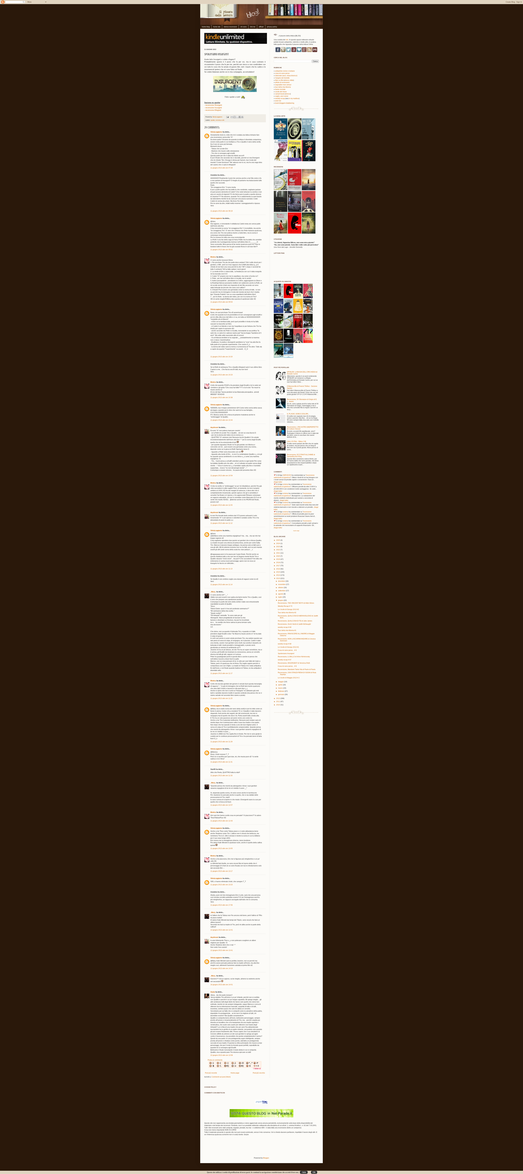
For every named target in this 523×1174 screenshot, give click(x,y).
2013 (278, 578)
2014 (278, 575)
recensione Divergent (213, 105)
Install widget (296, 530)
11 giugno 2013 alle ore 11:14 (221, 585)
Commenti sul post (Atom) (221, 1077)
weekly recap (280, 98)
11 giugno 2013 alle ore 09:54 (221, 302)
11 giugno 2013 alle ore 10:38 (221, 397)
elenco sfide (288, 80)
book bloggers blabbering (284, 103)
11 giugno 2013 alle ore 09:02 (221, 250)
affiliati (261, 27)
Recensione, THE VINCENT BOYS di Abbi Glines (296, 603)
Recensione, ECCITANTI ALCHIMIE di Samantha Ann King (301, 455)
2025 (278, 540)
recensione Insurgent (213, 108)
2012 (278, 698)
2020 (278, 556)
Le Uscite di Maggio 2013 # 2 (288, 678)
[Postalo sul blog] (234, 117)
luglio (280, 597)
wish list (278, 101)
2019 (278, 559)
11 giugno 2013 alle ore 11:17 (221, 673)
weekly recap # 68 (284, 644)
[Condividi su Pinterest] (242, 117)
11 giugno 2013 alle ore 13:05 (221, 848)
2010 (278, 705)
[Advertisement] (236, 1148)
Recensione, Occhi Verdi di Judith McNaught (294, 624)
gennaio (281, 694)
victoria (285, 484)
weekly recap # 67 (284, 660)
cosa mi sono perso (282, 73)
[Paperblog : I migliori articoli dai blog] (261, 1104)
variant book (279, 94)
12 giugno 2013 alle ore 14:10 (221, 968)
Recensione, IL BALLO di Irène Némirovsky (294, 657)
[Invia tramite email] (232, 117)
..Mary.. (213, 592)
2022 (278, 550)
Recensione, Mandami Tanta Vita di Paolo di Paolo (296, 669)
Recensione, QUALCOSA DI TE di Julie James (295, 621)
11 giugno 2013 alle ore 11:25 (221, 698)
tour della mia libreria (283, 87)
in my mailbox (294, 98)
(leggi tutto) (278, 482)
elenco (287, 94)
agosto (281, 594)
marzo (280, 688)
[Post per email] (227, 117)
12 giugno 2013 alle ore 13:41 (221, 950)
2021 (278, 553)
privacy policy (272, 27)
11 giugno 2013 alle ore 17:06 (221, 905)
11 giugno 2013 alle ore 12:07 (221, 805)
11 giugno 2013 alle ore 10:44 (221, 420)
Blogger (266, 1158)
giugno (281, 600)
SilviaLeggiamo (217, 117)
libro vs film (279, 80)
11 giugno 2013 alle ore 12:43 (221, 821)
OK (314, 1172)
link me (252, 27)
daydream (214, 427)
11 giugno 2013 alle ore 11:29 (221, 742)
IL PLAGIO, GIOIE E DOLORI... (298, 414)
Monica (213, 257)
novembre (282, 584)
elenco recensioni (230, 27)
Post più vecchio (259, 1073)
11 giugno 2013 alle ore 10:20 (221, 357)
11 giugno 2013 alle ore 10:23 (221, 375)
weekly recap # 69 (284, 627)
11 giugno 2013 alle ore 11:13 (221, 569)
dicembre (281, 581)
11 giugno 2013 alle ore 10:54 (221, 476)
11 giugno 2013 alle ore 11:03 (221, 505)
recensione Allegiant (213, 110)
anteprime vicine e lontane (285, 71)
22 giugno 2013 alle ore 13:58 (221, 1055)
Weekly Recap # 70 (285, 606)
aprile (280, 685)
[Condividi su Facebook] (239, 117)
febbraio (281, 691)
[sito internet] (261, 1117)
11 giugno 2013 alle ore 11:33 (221, 775)
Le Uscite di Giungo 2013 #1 (288, 647)
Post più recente (211, 1073)
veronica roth (220, 120)
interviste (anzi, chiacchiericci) (286, 76)
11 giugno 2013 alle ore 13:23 (221, 885)
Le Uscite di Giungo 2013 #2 (288, 609)
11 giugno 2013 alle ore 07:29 (221, 168)
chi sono (243, 27)
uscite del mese (281, 92)
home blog (206, 27)
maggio (281, 682)
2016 (278, 569)
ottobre (281, 587)
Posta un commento (215, 1060)
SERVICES (287, 475)
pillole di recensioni (282, 82)
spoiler (213, 120)
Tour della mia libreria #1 (287, 630)
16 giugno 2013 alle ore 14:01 (221, 985)
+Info (304, 1172)
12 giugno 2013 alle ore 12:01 (221, 930)
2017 (278, 566)
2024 (278, 543)
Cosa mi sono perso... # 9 (287, 650)
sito (287, 40)
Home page (235, 1073)
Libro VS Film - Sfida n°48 (296, 441)
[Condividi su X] (237, 117)
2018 (278, 562)
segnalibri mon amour (283, 85)
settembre (282, 591)
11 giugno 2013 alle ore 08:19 (221, 211)
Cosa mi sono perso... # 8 (287, 666)
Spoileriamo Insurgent (286, 653)
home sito (216, 27)
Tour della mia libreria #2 (287, 613)
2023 (278, 547)
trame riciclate (280, 89)
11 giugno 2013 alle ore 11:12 (221, 523)
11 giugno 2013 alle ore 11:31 (221, 762)
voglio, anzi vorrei (281, 96)
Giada (212, 992)
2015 (278, 572)
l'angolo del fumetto (282, 78)
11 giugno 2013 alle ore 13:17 (221, 871)
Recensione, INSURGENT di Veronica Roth (294, 663)
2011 (278, 701)
